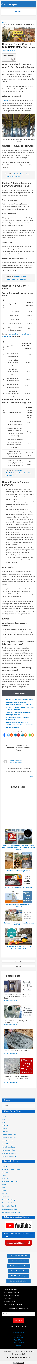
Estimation (5, 1197)
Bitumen (4, 1191)
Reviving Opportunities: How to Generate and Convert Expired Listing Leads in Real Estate (18, 847)
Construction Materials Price (11, 1212)
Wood (4, 1119)
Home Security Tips (8, 1150)
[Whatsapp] (29, 735)
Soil (3, 1187)
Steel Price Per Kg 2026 (10, 1181)
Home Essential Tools (9, 1138)
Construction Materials (9, 1206)
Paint (3, 1122)
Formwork (5, 100)
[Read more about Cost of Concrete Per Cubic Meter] (18, 1039)
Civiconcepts (9, 4)
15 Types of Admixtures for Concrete (18, 888)
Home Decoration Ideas (9, 1134)
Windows (5, 1125)
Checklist (5, 1194)
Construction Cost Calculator (11, 1295)
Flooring (4, 1128)
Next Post (18, 966)
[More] (32, 735)
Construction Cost (8, 1203)
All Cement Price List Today (11, 1169)
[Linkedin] (15, 735)
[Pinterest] (18, 735)
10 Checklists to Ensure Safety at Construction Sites (18, 947)
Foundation (17, 712)
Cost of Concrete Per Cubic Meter (17, 1051)
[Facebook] (4, 735)
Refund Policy (18, 1340)
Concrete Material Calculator (11, 1292)
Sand (4, 1175)
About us (18, 1330)
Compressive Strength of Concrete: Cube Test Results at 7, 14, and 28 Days (17, 996)
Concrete (5, 1172)
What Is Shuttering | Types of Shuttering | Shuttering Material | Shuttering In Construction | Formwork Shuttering (20, 702)
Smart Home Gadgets (9, 1153)
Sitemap (18, 1345)
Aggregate (5, 1178)
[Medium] (26, 1357)
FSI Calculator (6, 1298)
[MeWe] (22, 735)
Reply (31, 776)
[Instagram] (13, 1357)
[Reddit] (11, 735)
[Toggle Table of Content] (12, 59)
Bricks (4, 1184)
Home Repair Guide (8, 1147)
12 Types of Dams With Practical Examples (18, 905)
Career (18, 1335)
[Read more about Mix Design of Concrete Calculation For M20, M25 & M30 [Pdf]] (18, 1011)
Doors (4, 1116)
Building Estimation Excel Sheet (12, 1304)
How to (4, 1166)
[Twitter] (8, 735)
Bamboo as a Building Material (18, 871)
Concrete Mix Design (9, 1200)
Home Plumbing (7, 1144)
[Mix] (25, 735)
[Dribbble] (18, 1357)
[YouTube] (24, 1357)
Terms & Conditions (18, 1342)
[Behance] (16, 1357)
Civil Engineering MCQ (9, 1209)
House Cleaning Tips (9, 1156)
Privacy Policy (18, 1337)
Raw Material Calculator (9, 1289)
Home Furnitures (7, 1141)
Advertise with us (18, 1332)
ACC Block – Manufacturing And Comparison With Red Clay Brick (18, 473)
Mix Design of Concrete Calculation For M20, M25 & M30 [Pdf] (17, 1021)
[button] (18, 1256)
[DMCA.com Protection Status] (18, 1362)
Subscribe (18, 1320)
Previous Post (18, 961)
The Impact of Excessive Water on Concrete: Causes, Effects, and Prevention (17, 1078)
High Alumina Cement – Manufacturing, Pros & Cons (19, 924)
